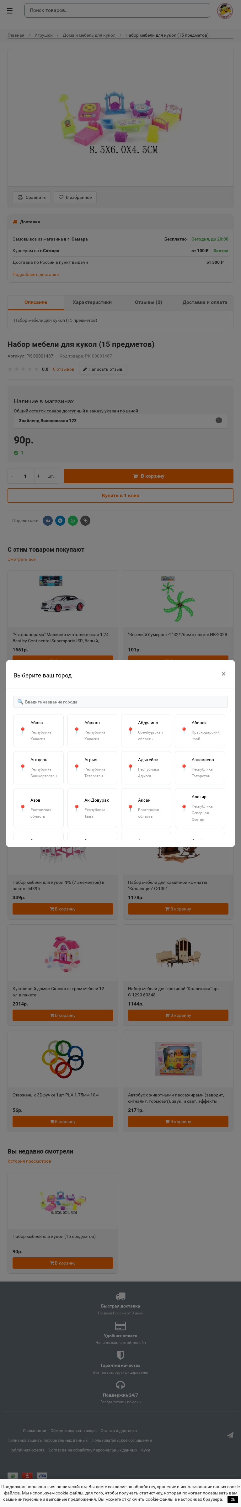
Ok (233, 1499)
